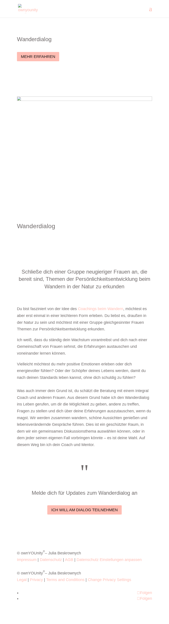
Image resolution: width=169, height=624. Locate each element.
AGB (69, 559)
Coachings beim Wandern (100, 309)
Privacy (36, 580)
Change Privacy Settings (109, 580)
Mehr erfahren (38, 56)
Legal (22, 580)
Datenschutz (51, 559)
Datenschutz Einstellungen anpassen (109, 559)
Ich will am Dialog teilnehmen (84, 510)
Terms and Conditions (65, 580)
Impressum (27, 559)
